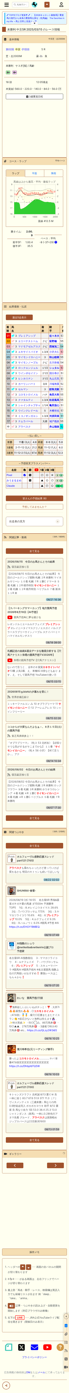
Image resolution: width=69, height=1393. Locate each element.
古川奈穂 (54, 362)
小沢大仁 (54, 351)
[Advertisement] (34, 126)
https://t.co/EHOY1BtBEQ (24, 926)
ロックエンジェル (28, 367)
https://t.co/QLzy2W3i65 (42, 1030)
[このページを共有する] (6, 1385)
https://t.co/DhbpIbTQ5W (24, 1066)
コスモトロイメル (28, 394)
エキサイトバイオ (28, 351)
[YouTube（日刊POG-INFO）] (47, 1347)
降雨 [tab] (53, 173)
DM (28, 1372)
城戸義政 (54, 421)
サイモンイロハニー (29, 357)
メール (41, 1372)
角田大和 (54, 394)
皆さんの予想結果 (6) (35, 498)
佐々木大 (54, 335)
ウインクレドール (28, 410)
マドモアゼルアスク (29, 346)
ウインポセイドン (28, 373)
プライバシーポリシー (34, 1357)
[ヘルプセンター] (60, 1347)
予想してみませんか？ (34, 506)
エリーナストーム (28, 341)
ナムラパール (25, 421)
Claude (11, 485)
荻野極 (53, 341)
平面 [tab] (34, 173)
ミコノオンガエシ (28, 415)
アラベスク (24, 426)
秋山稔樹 (54, 357)
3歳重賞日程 (35, 96)
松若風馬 (54, 399)
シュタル (54, 367)
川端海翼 (54, 383)
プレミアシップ (27, 335)
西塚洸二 (54, 346)
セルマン (23, 389)
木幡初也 (54, 410)
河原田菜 (54, 415)
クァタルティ (25, 399)
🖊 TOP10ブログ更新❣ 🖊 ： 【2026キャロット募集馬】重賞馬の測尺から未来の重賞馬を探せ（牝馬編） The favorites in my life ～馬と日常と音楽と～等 (35, 18)
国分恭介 (54, 373)
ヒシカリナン (25, 378)
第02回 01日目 (18, 49)
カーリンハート (27, 383)
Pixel (9, 475)
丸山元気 (54, 378)
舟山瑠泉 (54, 426)
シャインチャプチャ (29, 405)
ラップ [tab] (15, 173)
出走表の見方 (17, 521)
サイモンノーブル (28, 362)
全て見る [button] (34, 551)
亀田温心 (54, 405)
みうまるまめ (14, 480)
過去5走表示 (19, 317)
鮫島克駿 (54, 389)
